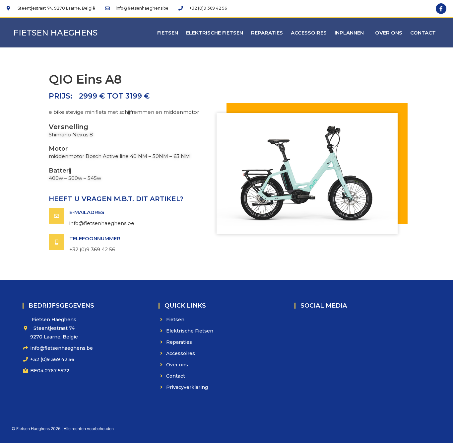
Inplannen (349, 33)
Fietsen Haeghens (55, 32)
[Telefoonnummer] (56, 242)
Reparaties (267, 33)
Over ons (388, 33)
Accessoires (309, 33)
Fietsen (167, 33)
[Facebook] (441, 8)
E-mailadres (86, 212)
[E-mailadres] (56, 216)
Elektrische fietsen (214, 33)
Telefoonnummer (94, 238)
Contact (423, 33)
